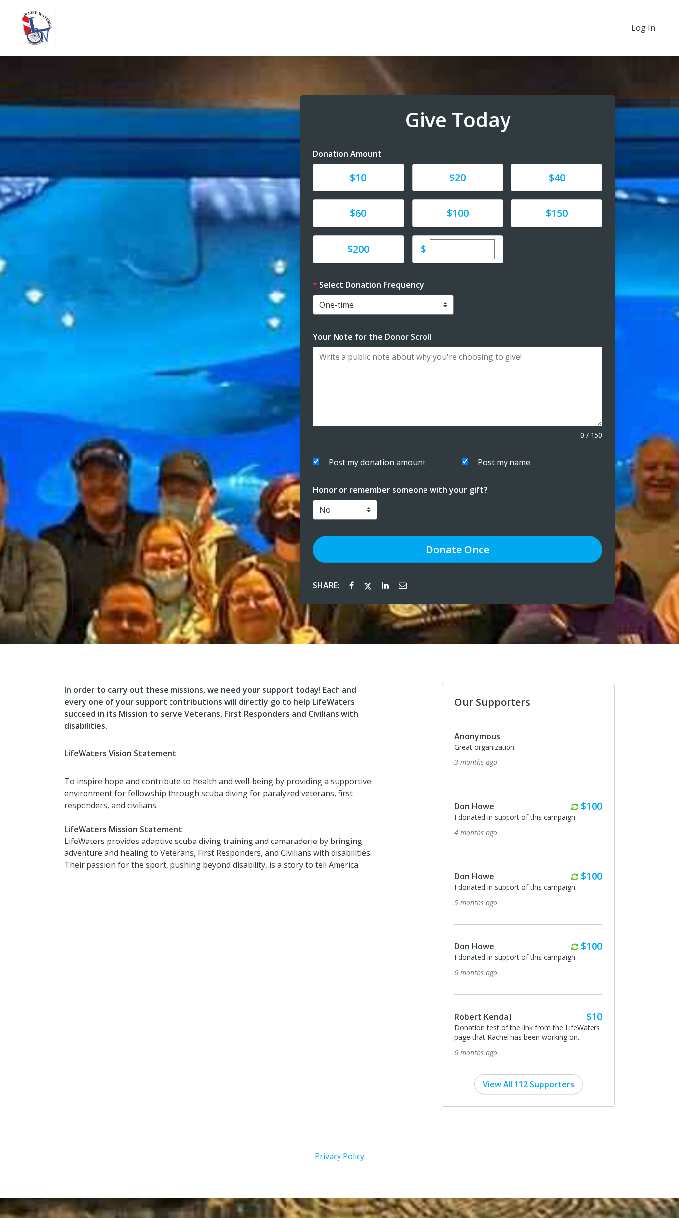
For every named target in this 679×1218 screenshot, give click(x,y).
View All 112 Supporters (528, 1084)
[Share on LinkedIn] (386, 585)
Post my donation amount (377, 462)
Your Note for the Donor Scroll (372, 336)
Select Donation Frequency (371, 285)
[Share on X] (369, 585)
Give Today (457, 120)
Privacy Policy (339, 1156)
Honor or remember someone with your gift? (400, 489)
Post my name (504, 462)
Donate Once (457, 549)
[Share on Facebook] (352, 585)
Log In (643, 27)
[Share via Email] (403, 585)
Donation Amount (347, 153)
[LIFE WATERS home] (36, 28)
